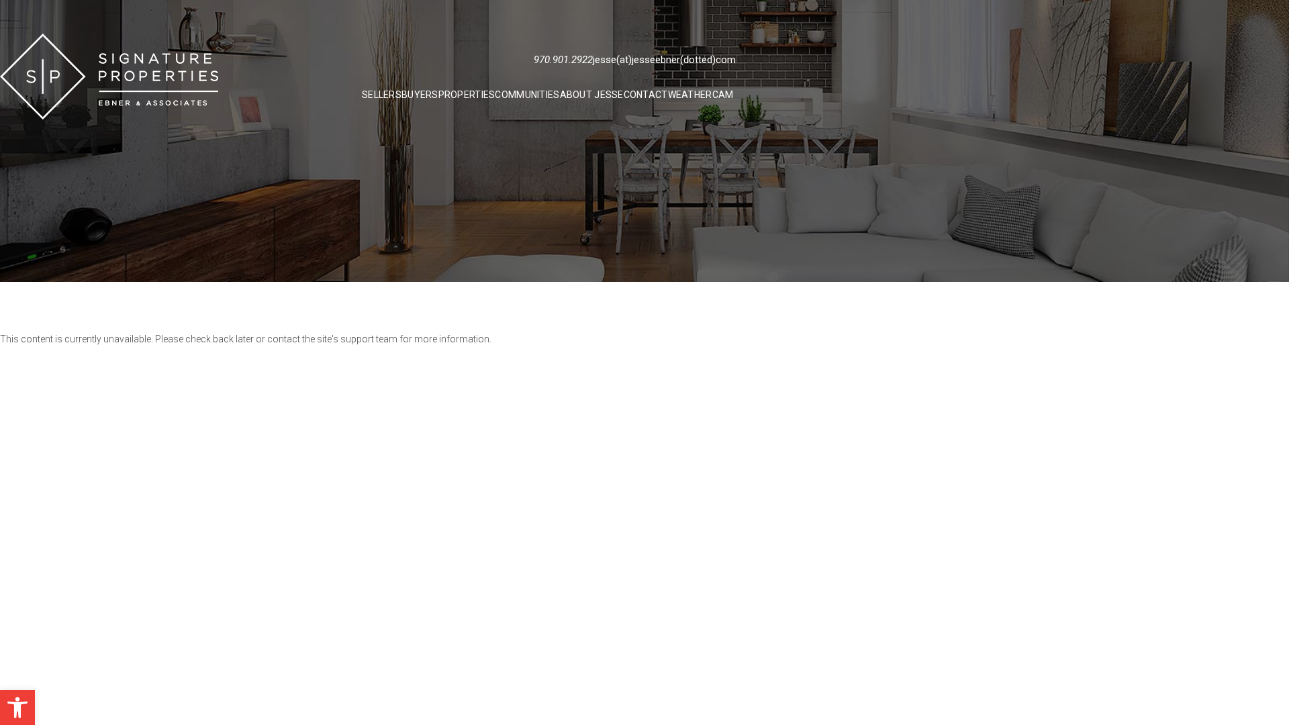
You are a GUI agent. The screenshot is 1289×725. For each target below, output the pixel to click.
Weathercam (701, 94)
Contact (646, 94)
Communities (527, 94)
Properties (466, 94)
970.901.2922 (563, 60)
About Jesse (592, 94)
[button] (17, 707)
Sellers (381, 94)
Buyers (419, 94)
